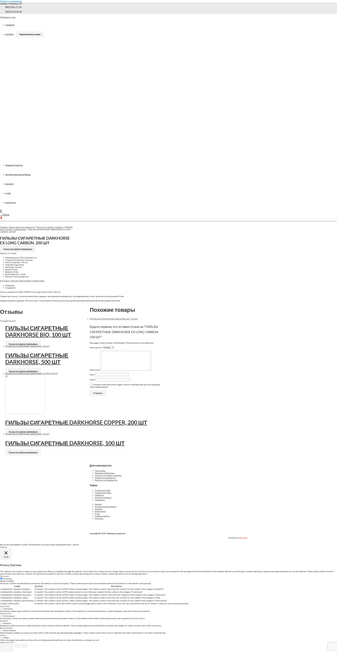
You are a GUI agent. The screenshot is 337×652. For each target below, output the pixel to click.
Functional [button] (4, 606)
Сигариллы (100, 500)
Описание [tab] (9, 285)
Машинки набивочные (105, 473)
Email (93, 379)
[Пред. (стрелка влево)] (3, 650)
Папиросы (99, 495)
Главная (9, 25)
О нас (8, 193)
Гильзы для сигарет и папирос (49, 227)
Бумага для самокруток (105, 478)
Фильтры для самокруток (106, 480)
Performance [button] (5, 613)
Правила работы (14, 165)
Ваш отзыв (95, 370)
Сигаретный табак (103, 493)
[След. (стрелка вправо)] (10, 650)
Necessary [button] (4, 576)
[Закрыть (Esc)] (24, 646)
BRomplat (243, 538)
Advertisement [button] (6, 628)
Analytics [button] (4, 621)
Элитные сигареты (103, 497)
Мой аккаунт (100, 511)
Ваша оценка (96, 347)
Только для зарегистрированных (18, 249)
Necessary (7, 578)
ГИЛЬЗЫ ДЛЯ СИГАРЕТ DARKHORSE (27, 281)
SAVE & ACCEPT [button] (7, 642)
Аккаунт (9, 184)
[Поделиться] (17, 646)
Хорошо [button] (3, 547)
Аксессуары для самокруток (22, 227)
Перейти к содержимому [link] (11, 1)
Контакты (10, 203)
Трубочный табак (102, 490)
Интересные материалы (18, 175)
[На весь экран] (10, 646)
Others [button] (3, 635)
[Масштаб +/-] (3, 646)
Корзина (98, 509)
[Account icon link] (1, 217)
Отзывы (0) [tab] (10, 287)
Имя (92, 374)
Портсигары (100, 470)
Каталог (9, 34)
